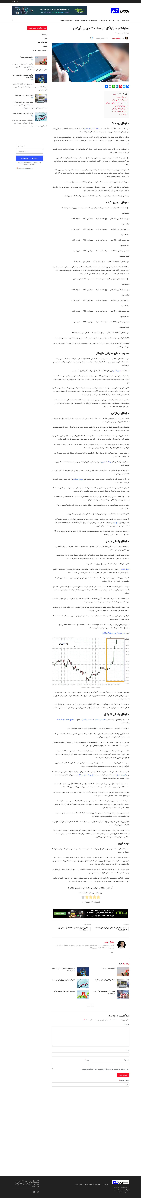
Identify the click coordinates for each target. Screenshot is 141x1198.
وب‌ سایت (126, 1060)
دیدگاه (126, 1024)
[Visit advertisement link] (70, 1129)
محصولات (84, 20)
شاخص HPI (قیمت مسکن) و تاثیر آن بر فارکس (104, 992)
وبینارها (77, 20)
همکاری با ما (88, 1184)
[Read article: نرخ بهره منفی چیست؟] (123, 971)
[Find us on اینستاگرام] (17, 2)
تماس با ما (97, 1184)
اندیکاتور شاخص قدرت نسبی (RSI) (94, 719)
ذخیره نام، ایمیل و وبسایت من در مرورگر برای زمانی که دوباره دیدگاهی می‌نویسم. (105, 1069)
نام (127, 1050)
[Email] (110, 86)
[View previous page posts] (92, 1005)
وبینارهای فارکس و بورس (40, 50)
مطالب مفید (93, 20)
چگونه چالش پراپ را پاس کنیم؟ (105, 980)
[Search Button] (12, 20)
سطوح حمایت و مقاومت (65, 719)
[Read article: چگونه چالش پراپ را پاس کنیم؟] (123, 983)
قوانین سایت (78, 1184)
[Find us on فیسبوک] (30, 1192)
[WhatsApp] (113, 86)
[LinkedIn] (117, 86)
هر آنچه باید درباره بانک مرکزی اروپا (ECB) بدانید (63, 969)
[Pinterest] (120, 86)
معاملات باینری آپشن (91, 128)
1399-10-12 (105, 38)
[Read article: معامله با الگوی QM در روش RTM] (83, 994)
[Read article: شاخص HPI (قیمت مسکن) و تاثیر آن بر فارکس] (123, 994)
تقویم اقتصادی (78, 479)
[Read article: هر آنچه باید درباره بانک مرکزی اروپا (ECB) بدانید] (83, 971)
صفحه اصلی (125, 20)
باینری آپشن (117, 370)
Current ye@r (124, 1080)
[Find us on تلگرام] (14, 2)
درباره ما (105, 1184)
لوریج (124, 775)
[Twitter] (124, 86)
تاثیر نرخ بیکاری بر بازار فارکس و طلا (63, 980)
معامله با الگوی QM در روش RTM (64, 991)
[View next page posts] (88, 1005)
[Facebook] (127, 86)
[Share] (106, 86)
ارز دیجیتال (44, 34)
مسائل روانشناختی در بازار (87, 775)
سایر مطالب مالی (42, 42)
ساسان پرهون (116, 38)
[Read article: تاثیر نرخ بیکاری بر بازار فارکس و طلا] (83, 983)
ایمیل (87, 1060)
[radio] (98, 897)
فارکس (98, 38)
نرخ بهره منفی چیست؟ (108, 968)
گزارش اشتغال (124, 569)
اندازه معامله (116, 775)
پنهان (114, 94)
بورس (118, 20)
